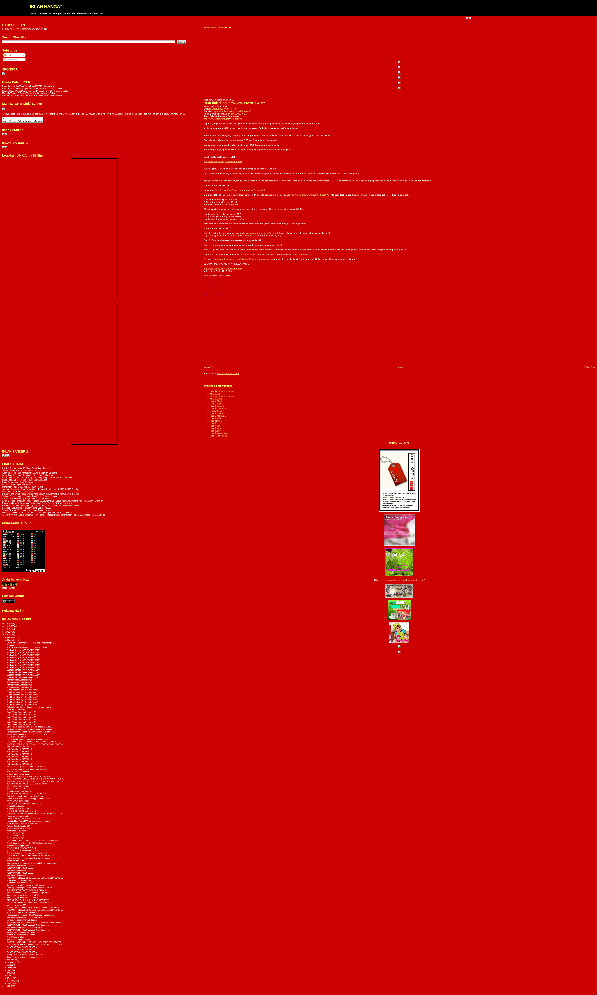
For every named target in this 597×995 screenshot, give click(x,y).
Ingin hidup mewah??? (16, 905)
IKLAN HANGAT (46, 6)
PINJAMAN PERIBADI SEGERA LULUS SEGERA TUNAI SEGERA (35, 744)
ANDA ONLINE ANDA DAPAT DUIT (21, 848)
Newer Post (209, 367)
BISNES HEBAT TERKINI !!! (18, 860)
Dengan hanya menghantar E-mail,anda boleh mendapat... (32, 863)
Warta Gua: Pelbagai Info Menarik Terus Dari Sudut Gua (27, 475)
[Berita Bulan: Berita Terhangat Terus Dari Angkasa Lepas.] (3, 74)
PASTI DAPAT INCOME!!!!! (18, 786)
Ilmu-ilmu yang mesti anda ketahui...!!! (23, 895)
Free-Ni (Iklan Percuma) (222, 391)
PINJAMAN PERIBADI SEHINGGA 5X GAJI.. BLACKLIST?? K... (33, 776)
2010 (7, 635)
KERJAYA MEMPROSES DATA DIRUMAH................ (28, 917)
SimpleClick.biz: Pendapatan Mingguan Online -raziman (27, 510)
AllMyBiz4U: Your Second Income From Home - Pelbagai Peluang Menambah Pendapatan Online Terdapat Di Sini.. (54, 515)
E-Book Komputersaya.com (18, 771)
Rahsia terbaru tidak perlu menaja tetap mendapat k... (29, 707)
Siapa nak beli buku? (16, 645)
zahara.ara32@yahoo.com (223, 109)
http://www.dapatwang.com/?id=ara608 (232, 111)
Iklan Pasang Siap (219, 433)
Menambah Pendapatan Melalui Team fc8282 (22, 487)
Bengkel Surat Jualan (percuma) (20, 808)
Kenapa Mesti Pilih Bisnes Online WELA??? (25, 955)
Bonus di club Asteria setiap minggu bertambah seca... (30, 799)
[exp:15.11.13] (3, 456)
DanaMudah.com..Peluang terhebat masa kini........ (28, 804)
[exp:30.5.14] (399, 62)
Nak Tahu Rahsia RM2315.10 (19, 747)
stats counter (8, 588)
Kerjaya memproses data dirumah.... (22, 932)
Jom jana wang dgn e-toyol (18, 940)
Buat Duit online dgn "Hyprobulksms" (22, 690)
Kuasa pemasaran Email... (18, 816)
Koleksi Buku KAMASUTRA (18, 826)
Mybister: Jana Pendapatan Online (17, 491)
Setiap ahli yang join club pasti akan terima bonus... (28, 858)
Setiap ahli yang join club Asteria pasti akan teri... (27, 853)
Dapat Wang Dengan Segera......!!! (21, 712)
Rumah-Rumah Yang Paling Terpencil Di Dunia (23, 91)
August (10, 965)
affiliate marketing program (18, 846)
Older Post (589, 367)
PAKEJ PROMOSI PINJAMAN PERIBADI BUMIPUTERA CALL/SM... (35, 813)
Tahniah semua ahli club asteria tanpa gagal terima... (29, 893)
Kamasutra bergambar (16, 831)
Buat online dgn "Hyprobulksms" (20, 880)
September (12, 962)
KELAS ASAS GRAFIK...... (17, 789)
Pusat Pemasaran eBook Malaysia (17, 482)
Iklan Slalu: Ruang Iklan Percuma (17, 484)
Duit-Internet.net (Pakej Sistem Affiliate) (23, 818)
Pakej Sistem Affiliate (15, 937)
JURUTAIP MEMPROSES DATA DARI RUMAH (26, 794)
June (9, 970)
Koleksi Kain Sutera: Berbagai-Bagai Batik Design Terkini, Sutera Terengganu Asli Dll (40, 505)
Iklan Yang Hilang (218, 435)
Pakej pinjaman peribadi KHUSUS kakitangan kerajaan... (31, 732)
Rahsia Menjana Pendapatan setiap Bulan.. (25, 796)
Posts (9, 55)
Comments (11, 60)
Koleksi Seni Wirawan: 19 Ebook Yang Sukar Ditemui (26, 468)
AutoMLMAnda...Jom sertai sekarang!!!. (23, 823)
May (9, 973)
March (10, 978)
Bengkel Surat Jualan (16, 806)
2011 (7, 632)
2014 (7, 623)
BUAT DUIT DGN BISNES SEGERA (22, 912)
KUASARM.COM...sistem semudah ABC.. (24, 851)
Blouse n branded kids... (17, 710)
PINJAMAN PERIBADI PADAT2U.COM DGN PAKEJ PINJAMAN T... (35, 742)
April (9, 975)
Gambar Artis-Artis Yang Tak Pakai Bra (19, 95)
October (10, 960)
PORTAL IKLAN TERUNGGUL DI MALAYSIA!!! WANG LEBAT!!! (33, 907)
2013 (7, 626)
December (12, 637)
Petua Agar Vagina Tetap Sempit (16, 86)
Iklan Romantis (217, 413)
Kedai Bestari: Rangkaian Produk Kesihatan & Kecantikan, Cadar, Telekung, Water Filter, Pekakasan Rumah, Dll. (53, 501)
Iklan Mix (214, 423)
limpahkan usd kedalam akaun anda (22, 957)
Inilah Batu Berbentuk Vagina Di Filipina (20, 88)
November (12, 640)
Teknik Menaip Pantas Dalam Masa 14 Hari (21, 470)
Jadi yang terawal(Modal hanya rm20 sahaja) (26, 885)
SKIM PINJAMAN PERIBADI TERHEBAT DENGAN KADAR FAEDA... (35, 779)
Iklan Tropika (216, 403)
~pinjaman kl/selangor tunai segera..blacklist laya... (28, 739)
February (11, 981)
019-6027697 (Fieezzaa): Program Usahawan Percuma (26, 498)
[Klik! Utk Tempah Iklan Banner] (424, 18)
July (9, 968)
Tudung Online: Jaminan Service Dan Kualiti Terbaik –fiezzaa (29, 496)
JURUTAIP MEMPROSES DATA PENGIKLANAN (27, 648)
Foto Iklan (215, 393)
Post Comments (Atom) (228, 373)
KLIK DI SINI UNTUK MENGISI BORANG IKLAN (24, 29)
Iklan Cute (215, 426)
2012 (7, 629)
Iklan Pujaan (216, 428)
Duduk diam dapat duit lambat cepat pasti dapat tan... (29, 727)
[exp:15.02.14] (399, 67)
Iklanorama (215, 418)
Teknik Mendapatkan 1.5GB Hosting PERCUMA (27, 734)
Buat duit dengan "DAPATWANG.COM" (23, 650)
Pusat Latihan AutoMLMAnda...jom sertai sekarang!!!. (29, 821)
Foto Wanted (216, 398)
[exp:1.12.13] (422, 18)
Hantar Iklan (216, 411)
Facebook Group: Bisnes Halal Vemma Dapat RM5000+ (27, 508)
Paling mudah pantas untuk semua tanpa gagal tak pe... (30, 643)
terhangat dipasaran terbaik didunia (22, 920)
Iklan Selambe (217, 406)
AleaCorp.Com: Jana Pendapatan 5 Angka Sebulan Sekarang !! (30, 473)
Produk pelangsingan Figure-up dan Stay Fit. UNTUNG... (31, 888)
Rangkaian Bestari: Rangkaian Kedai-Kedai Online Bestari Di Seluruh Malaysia (37, 503)
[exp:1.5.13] (3, 147)
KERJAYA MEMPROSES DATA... (20, 865)
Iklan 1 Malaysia (218, 416)
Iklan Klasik (215, 430)
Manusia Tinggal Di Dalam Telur (16, 93)
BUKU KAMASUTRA (15, 833)
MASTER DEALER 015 (16, 737)
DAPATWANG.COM (237, 114)
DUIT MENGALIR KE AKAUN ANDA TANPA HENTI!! (28, 900)
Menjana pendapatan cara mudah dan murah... (27, 766)
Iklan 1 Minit (216, 401)
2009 (7, 986)
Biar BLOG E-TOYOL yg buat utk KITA (22, 811)
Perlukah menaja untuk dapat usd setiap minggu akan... (30, 729)
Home (400, 367)
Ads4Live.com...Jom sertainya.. (20, 680)
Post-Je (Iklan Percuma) (222, 396)
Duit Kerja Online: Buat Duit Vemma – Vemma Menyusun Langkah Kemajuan (37, 512)
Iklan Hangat (216, 421)
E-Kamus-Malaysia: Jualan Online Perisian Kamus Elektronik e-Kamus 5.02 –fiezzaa (40, 494)
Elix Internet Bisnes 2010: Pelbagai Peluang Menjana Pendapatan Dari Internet (37, 477)
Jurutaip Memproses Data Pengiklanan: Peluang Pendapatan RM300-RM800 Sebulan (40, 489)
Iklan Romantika (218, 408)
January (11, 983)
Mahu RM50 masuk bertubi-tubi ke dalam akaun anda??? (31, 903)
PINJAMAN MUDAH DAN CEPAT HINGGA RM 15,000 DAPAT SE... (35, 942)
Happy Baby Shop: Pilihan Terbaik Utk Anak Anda (24, 480)
